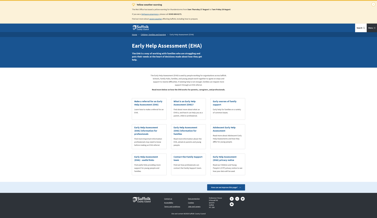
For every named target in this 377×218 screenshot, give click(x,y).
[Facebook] (232, 199)
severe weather (155, 19)
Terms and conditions (172, 206)
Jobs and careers (194, 206)
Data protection (194, 199)
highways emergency (150, 14)
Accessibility (168, 203)
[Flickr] (243, 199)
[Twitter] (237, 199)
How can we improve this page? (224, 187)
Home (134, 34)
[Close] (373, 4)
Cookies (191, 203)
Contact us (168, 199)
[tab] (361, 28)
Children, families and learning (153, 34)
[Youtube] (232, 204)
